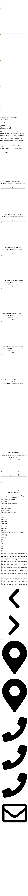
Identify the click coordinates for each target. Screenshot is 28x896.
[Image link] (6, 639)
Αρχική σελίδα (3, 117)
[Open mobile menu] (26, 1)
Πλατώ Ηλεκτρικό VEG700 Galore (13, 247)
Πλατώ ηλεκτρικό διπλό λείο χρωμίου (13, 214)
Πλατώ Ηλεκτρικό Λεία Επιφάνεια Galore (13, 280)
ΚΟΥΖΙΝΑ (10, 117)
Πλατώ (16, 117)
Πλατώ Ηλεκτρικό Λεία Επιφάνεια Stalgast (13, 346)
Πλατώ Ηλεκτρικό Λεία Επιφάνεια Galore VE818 (13, 313)
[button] (14, 598)
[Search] (24, 1)
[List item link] (14, 841)
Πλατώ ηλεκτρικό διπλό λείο (13, 181)
